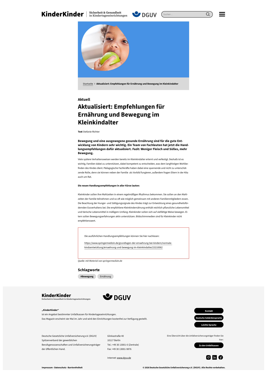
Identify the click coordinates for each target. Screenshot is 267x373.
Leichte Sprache (208, 324)
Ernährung (105, 276)
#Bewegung (87, 276)
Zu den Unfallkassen (209, 345)
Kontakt (209, 311)
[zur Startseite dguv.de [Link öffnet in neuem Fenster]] (144, 14)
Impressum (47, 367)
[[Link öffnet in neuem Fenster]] (208, 357)
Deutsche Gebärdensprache (209, 317)
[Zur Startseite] (84, 14)
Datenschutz (60, 367)
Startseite (88, 84)
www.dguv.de (124, 358)
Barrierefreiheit (75, 367)
